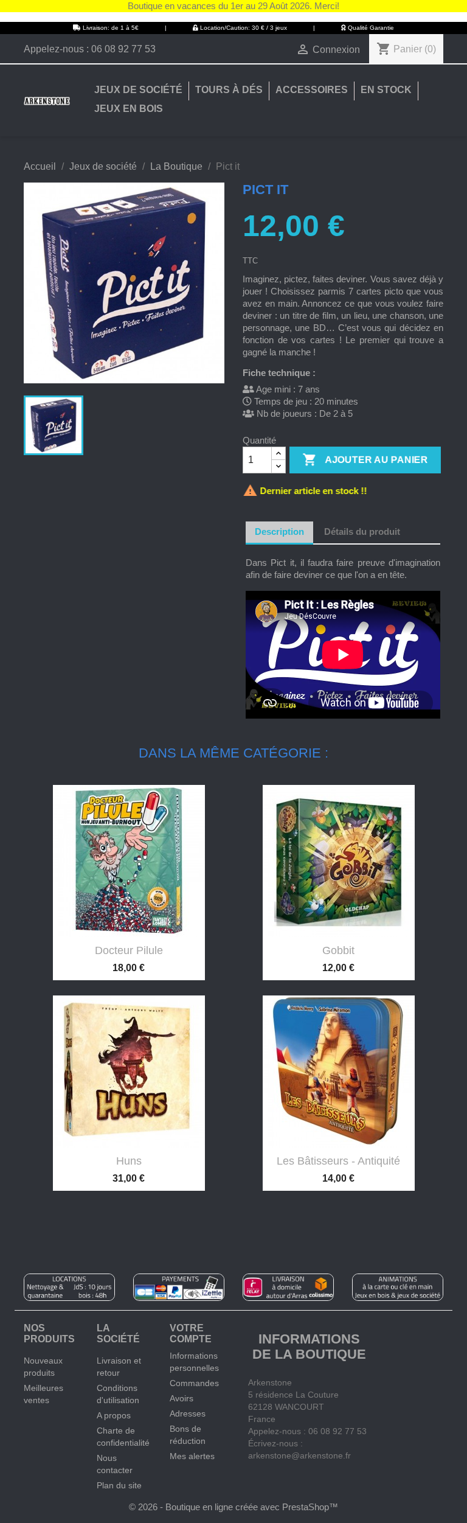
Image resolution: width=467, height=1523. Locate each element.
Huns (129, 1161)
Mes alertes (192, 1456)
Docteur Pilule (129, 950)
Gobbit (338, 950)
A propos (114, 1415)
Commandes (194, 1383)
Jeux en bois (128, 108)
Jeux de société (138, 90)
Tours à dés (229, 90)
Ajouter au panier (365, 459)
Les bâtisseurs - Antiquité (338, 1161)
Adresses (188, 1413)
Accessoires (311, 90)
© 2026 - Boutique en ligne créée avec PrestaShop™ (233, 1507)
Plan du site (119, 1485)
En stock (386, 90)
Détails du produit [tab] (362, 531)
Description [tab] (279, 531)
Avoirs (181, 1398)
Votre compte (191, 1333)
